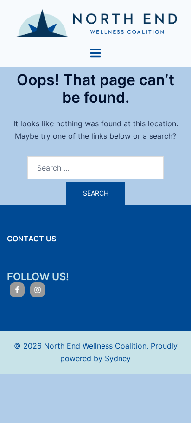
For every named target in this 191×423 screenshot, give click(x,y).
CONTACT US (31, 238)
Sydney (118, 358)
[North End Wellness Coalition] (95, 22)
